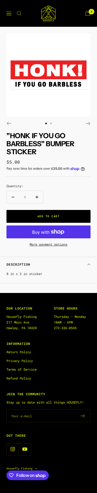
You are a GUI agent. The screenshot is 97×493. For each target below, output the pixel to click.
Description (18, 264)
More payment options (48, 244)
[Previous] (8, 123)
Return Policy (18, 352)
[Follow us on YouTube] (25, 449)
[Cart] (88, 13)
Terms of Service (21, 369)
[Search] (19, 13)
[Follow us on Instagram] (12, 449)
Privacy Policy (19, 361)
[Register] (83, 416)
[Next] (88, 123)
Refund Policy (18, 378)
